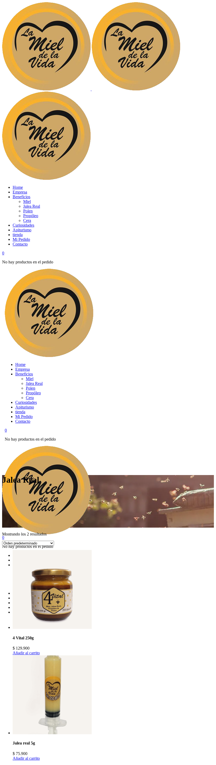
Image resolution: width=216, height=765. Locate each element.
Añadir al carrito (26, 653)
